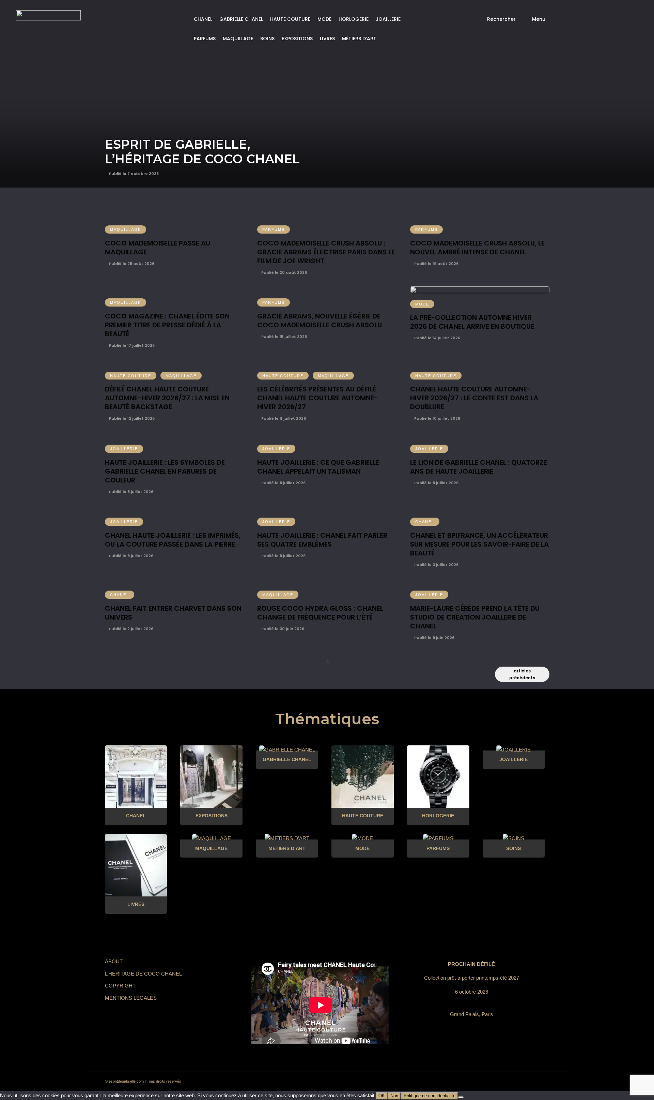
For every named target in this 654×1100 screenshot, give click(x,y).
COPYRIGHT (120, 985)
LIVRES (327, 38)
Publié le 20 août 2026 (283, 272)
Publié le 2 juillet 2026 (130, 628)
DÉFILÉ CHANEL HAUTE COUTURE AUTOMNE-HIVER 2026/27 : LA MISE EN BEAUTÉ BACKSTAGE (167, 398)
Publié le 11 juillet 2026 (283, 418)
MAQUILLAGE (238, 38)
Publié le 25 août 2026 (131, 263)
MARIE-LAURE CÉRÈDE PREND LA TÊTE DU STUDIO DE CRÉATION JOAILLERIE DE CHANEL (475, 617)
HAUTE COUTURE (290, 19)
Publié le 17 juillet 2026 (131, 345)
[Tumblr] (505, 1081)
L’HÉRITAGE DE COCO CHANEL (143, 974)
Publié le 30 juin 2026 (282, 628)
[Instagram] (480, 1081)
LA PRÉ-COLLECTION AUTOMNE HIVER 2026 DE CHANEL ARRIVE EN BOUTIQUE (472, 322)
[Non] (461, 1097)
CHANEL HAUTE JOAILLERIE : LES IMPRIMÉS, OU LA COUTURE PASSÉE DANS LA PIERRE (172, 540)
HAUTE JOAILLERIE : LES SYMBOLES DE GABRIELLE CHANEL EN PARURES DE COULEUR (165, 471)
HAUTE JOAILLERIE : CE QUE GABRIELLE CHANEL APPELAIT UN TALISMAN (318, 467)
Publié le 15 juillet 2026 (283, 336)
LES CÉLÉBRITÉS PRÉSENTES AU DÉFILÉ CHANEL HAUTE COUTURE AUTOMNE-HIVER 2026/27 (317, 398)
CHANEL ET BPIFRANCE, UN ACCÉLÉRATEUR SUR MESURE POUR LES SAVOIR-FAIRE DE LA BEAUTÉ (479, 544)
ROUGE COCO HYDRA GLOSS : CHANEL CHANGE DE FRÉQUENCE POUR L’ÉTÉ (320, 613)
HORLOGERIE (354, 19)
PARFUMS (205, 38)
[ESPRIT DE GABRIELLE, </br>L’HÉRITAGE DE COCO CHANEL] (327, 94)
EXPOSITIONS (297, 38)
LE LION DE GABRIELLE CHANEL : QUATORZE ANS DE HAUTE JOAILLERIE (478, 467)
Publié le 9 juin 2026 (433, 637)
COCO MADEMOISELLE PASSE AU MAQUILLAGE (157, 247)
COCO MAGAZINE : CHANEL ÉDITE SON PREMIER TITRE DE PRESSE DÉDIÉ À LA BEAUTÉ (167, 325)
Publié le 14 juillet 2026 (436, 338)
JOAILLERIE (388, 19)
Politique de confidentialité (429, 1095)
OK (381, 1095)
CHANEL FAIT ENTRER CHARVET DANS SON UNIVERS (173, 613)
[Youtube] (517, 1081)
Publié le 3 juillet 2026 (435, 564)
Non (394, 1095)
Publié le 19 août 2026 (435, 263)
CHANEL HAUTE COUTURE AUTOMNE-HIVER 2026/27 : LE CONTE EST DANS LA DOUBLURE (474, 398)
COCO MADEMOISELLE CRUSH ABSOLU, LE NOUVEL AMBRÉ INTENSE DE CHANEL (477, 247)
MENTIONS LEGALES (131, 998)
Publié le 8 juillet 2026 (130, 491)
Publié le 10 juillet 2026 (436, 418)
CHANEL (203, 19)
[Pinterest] (492, 1081)
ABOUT (114, 961)
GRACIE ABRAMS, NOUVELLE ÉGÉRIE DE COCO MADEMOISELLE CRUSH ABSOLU (319, 320)
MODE (324, 19)
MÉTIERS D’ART (359, 38)
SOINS (267, 38)
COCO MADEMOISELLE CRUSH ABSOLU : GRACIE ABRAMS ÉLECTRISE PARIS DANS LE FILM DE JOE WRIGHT (326, 252)
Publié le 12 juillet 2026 (131, 418)
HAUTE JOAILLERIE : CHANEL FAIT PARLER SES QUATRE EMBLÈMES (322, 540)
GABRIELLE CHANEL (241, 19)
